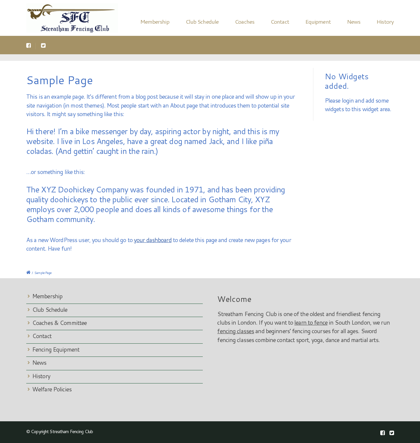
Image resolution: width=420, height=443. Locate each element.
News (353, 21)
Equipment (318, 21)
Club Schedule (202, 21)
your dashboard (153, 240)
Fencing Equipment (55, 349)
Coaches (244, 21)
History (385, 21)
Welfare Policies (52, 389)
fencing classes (235, 331)
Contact (279, 21)
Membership (154, 21)
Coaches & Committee (59, 323)
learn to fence (310, 322)
